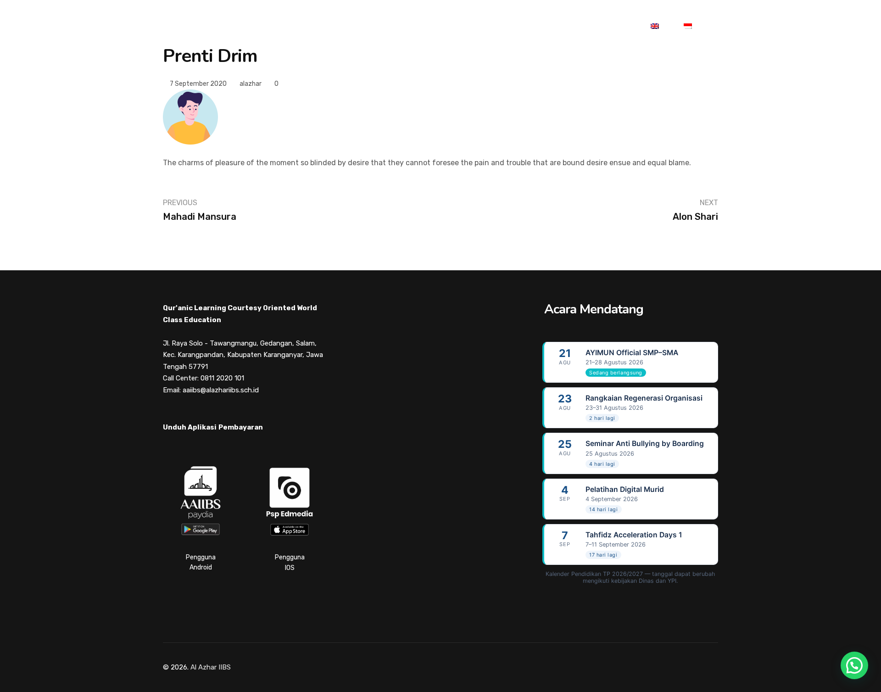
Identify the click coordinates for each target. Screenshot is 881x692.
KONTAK (604, 26)
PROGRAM (335, 26)
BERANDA (203, 26)
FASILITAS (402, 26)
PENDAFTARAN (533, 26)
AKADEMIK (268, 26)
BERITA (464, 26)
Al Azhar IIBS (210, 667)
